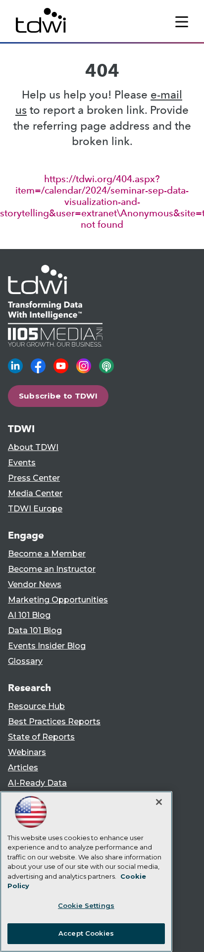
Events (22, 462)
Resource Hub (36, 706)
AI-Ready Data (37, 783)
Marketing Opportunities (58, 599)
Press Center (34, 478)
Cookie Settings (86, 905)
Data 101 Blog (35, 630)
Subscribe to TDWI (58, 396)
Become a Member (47, 553)
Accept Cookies (86, 933)
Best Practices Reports (54, 721)
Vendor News (34, 584)
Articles (23, 767)
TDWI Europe (35, 508)
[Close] (159, 802)
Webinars (27, 752)
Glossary (25, 661)
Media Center (35, 493)
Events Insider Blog (47, 646)
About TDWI (33, 447)
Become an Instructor (52, 569)
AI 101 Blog (29, 615)
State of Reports (41, 737)
